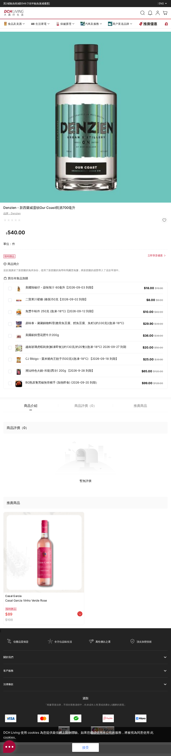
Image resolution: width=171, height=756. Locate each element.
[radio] (5, 220)
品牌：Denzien (12, 213)
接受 (85, 747)
